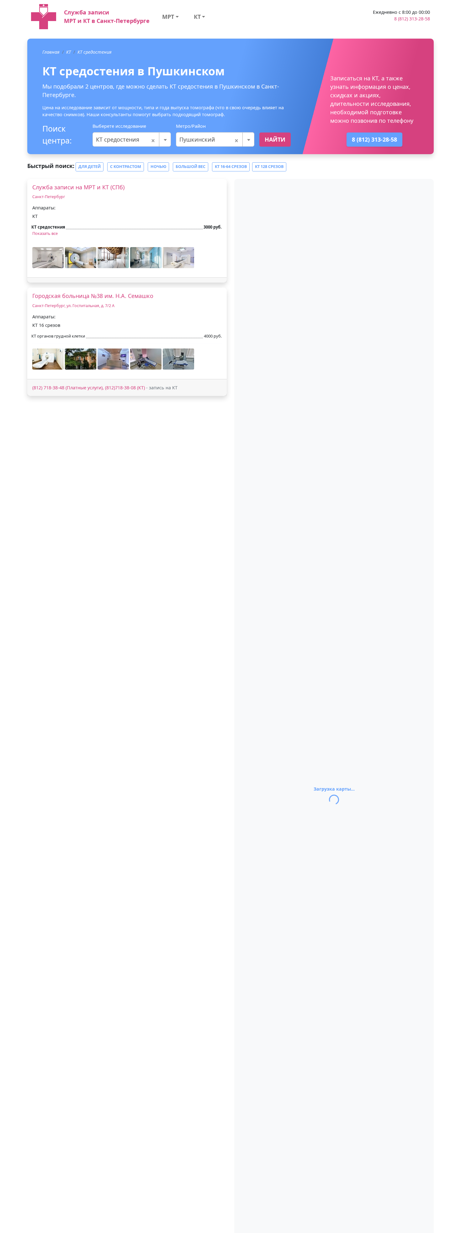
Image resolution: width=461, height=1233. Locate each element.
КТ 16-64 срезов (231, 166)
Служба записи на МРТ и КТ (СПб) (78, 187)
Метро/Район (191, 126)
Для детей (89, 166)
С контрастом (125, 166)
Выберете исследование (119, 126)
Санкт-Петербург (48, 196)
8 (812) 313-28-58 (412, 19)
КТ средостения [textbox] (125, 139)
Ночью (158, 166)
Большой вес (190, 166)
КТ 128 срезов (269, 166)
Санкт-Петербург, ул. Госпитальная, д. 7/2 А (73, 305)
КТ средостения (94, 52)
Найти (275, 139)
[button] (48, 257)
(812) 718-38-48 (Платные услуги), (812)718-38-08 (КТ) (88, 388)
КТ (197, 16)
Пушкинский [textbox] (209, 139)
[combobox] (132, 139)
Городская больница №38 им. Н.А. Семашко (92, 296)
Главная (51, 52)
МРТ (168, 16)
